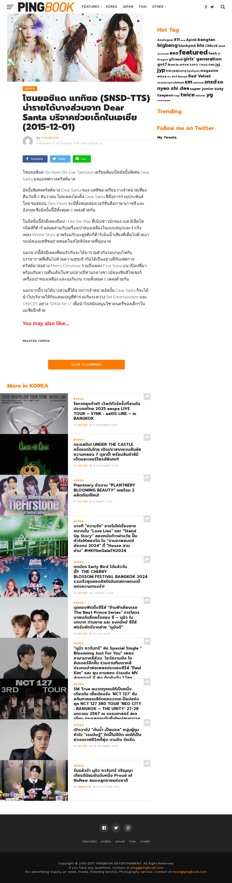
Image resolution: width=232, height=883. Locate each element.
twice (187, 95)
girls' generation (202, 58)
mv (169, 76)
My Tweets (167, 137)
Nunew (183, 76)
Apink (191, 40)
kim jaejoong (176, 71)
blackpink (187, 45)
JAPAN (128, 6)
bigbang (167, 45)
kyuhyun (193, 71)
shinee (178, 82)
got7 (162, 64)
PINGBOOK (50, 137)
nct (174, 76)
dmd (221, 46)
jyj (217, 64)
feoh (212, 53)
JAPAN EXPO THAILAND (197, 65)
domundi (163, 53)
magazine (209, 70)
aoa (182, 40)
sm (188, 82)
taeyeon (165, 95)
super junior (202, 88)
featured (193, 52)
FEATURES (90, 6)
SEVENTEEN (164, 82)
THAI (143, 6)
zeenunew (163, 100)
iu (177, 64)
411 (177, 40)
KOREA (111, 6)
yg (209, 95)
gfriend (176, 59)
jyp (161, 70)
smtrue (198, 83)
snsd (210, 82)
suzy (219, 88)
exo (173, 53)
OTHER (157, 6)
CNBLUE (211, 46)
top (177, 96)
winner (200, 96)
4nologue (165, 40)
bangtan (206, 39)
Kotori (82, 425)
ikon (171, 64)
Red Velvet (199, 76)
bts (200, 45)
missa (162, 76)
